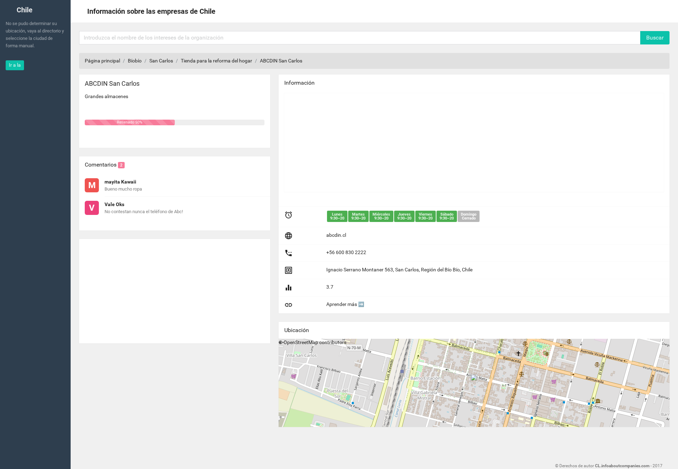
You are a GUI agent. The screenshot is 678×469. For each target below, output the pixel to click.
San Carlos (161, 61)
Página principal (102, 61)
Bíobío (135, 61)
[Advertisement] (174, 288)
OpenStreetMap (301, 342)
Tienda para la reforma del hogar (216, 61)
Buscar (655, 37)
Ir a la (15, 65)
